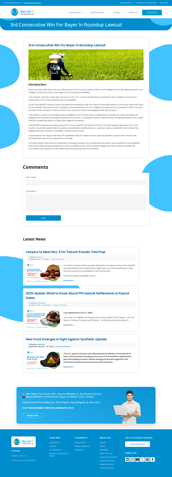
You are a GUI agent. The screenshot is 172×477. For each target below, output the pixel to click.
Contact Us (152, 12)
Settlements (41, 303)
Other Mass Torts (107, 468)
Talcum (40, 257)
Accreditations (55, 450)
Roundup (83, 89)
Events (102, 446)
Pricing (116, 12)
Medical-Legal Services (32, 3)
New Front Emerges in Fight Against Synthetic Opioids (66, 339)
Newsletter (104, 450)
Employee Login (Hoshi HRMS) (58, 454)
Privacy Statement (82, 446)
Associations (54, 442)
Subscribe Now (137, 444)
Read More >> (69, 280)
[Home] (22, 10)
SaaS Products (97, 12)
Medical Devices (106, 464)
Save (43, 218)
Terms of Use (80, 442)
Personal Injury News (108, 457)
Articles (103, 442)
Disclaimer (79, 450)
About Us (133, 12)
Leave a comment (58, 259)
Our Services (75, 12)
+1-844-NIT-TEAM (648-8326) (146, 3)
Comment (30, 191)
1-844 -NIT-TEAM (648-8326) (24, 460)
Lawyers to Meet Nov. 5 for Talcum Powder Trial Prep (65, 252)
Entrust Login (164, 3)
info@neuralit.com (126, 3)
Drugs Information (107, 461)
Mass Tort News (106, 453)
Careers (52, 446)
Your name (31, 177)
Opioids (41, 344)
